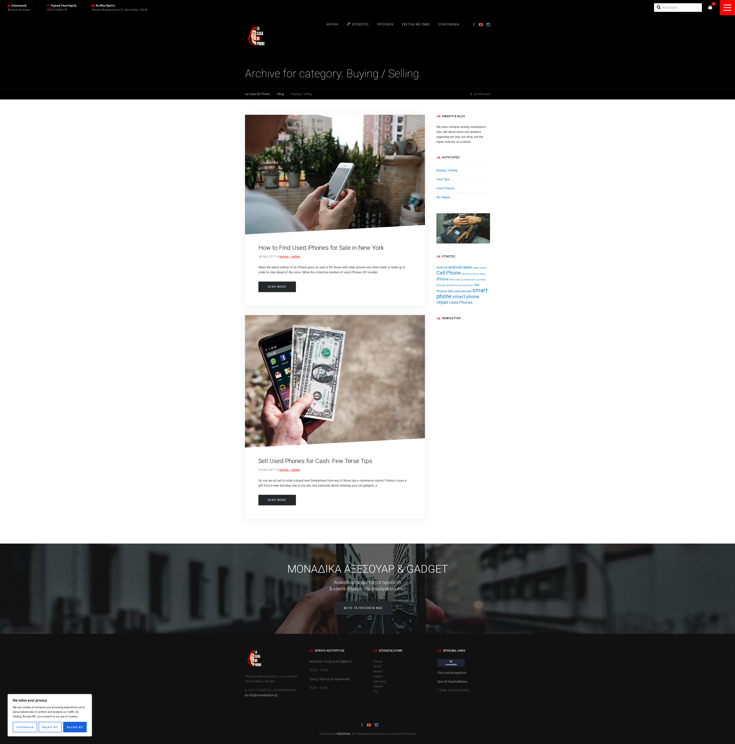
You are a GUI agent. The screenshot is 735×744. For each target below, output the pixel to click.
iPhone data (469, 279)
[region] (50, 715)
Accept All (75, 727)
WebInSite (343, 734)
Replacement (452, 285)
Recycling (440, 285)
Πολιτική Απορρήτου (452, 673)
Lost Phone (481, 279)
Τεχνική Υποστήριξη (63, 5)
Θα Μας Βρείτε (105, 5)
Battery (476, 268)
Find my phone (479, 274)
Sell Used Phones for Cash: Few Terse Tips (315, 461)
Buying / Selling (289, 256)
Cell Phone (448, 273)
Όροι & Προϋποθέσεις (452, 681)
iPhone (442, 279)
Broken (483, 268)
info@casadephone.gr (263, 695)
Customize (24, 727)
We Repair (443, 197)
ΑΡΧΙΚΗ (332, 24)
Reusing (462, 285)
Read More (277, 286)
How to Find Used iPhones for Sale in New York (321, 247)
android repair (460, 267)
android (442, 267)
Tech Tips (442, 179)
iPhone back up (456, 279)
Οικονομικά (18, 5)
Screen (470, 285)
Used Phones (445, 188)
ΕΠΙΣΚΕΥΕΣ (360, 24)
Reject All (50, 727)
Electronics (466, 274)
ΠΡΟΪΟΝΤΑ (385, 24)
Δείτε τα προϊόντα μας (363, 608)
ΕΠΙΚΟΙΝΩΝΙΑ (449, 24)
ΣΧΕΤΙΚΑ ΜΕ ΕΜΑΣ (416, 24)
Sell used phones (460, 291)
